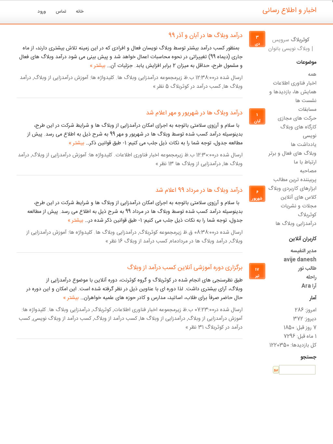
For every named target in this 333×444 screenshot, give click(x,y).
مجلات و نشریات (298, 206)
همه (312, 74)
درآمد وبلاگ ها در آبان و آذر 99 (205, 36)
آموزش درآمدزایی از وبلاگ (61, 77)
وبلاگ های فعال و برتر (292, 153)
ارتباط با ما (305, 162)
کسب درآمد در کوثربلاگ (195, 86)
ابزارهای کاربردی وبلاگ (292, 188)
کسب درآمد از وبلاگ (145, 241)
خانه (80, 11)
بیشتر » (97, 65)
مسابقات (307, 109)
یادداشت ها (303, 144)
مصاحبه (308, 171)
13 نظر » (164, 164)
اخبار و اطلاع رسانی (289, 10)
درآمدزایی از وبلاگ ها (198, 164)
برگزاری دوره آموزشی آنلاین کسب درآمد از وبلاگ (185, 268)
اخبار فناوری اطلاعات (137, 155)
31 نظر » (194, 327)
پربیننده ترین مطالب (294, 180)
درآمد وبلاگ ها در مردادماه (198, 241)
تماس (61, 11)
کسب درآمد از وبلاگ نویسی (62, 318)
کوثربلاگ (148, 232)
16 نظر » (114, 241)
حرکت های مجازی (297, 118)
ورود (42, 11)
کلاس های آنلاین (298, 197)
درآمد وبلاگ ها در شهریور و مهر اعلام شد (194, 113)
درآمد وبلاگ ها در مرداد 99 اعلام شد (199, 190)
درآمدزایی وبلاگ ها (137, 77)
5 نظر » (161, 86)
